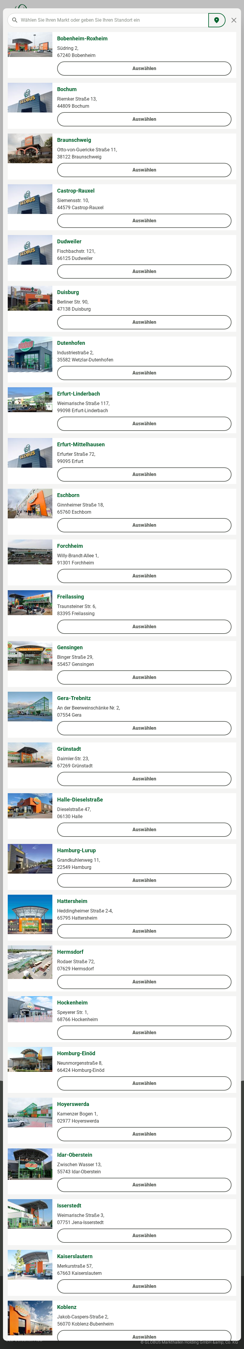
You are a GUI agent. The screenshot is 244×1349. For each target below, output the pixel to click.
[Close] (234, 20)
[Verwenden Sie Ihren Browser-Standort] (217, 20)
